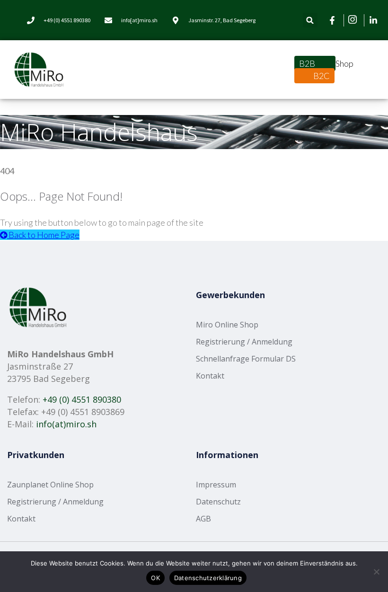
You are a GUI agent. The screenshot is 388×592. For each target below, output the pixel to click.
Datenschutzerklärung (208, 578)
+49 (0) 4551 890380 (82, 399)
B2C (321, 76)
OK (155, 578)
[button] (310, 20)
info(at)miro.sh (66, 424)
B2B (308, 63)
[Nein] (376, 571)
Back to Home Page (43, 235)
